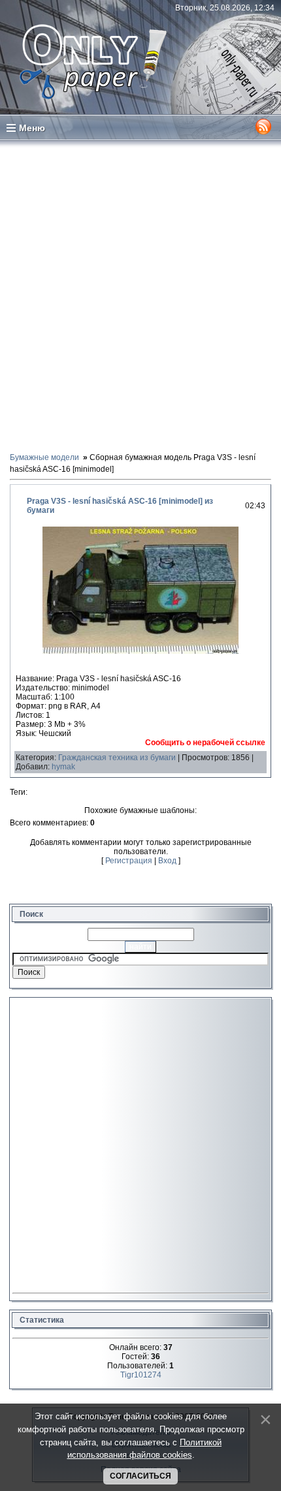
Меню (32, 128)
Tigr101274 (140, 1374)
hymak (63, 766)
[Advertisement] (140, 295)
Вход (167, 860)
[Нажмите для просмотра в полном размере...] (140, 651)
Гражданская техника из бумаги (117, 757)
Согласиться (140, 1476)
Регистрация (128, 860)
